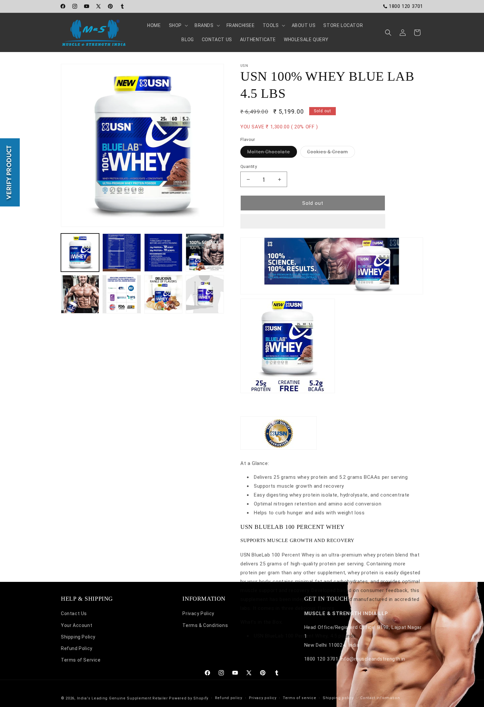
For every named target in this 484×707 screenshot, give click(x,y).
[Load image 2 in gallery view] (121, 252)
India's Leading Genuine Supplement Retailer (122, 698)
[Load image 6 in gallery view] (121, 294)
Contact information (380, 698)
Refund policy (228, 698)
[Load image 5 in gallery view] (80, 294)
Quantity (248, 166)
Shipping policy (338, 698)
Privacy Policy (198, 613)
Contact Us (74, 613)
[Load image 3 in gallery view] (163, 252)
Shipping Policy (78, 636)
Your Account (76, 625)
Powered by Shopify (188, 698)
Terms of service (299, 698)
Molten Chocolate (272, 153)
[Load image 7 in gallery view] (163, 294)
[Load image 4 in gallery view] (205, 252)
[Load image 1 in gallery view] (80, 252)
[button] (312, 221)
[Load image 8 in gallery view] (205, 294)
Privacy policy (263, 698)
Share (253, 544)
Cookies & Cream (331, 153)
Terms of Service (81, 660)
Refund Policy (77, 648)
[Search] (388, 32)
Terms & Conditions (205, 625)
